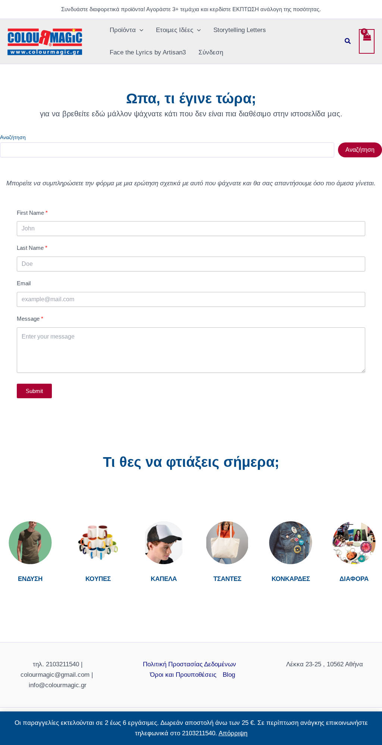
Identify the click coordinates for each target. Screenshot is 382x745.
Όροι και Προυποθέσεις (183, 674)
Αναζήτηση (13, 137)
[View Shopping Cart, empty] (367, 41)
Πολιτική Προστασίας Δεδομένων (189, 664)
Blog (229, 674)
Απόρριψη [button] (233, 733)
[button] (139, 30)
